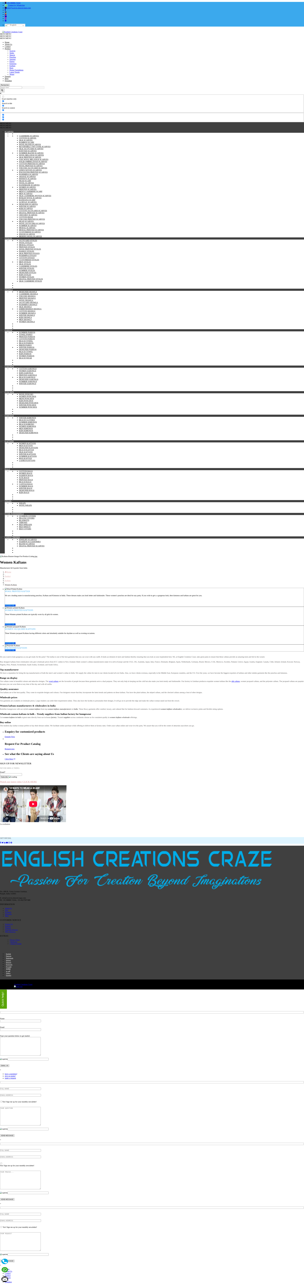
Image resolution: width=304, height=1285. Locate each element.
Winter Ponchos (27, 405)
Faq (6, 910)
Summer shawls (27, 313)
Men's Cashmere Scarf (30, 191)
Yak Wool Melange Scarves (33, 159)
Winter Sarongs (27, 384)
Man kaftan (25, 458)
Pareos (12, 62)
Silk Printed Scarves (30, 157)
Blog (6, 79)
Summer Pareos (27, 332)
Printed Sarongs (28, 375)
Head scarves (26, 221)
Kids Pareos (25, 354)
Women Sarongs (27, 371)
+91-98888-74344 (13, 3)
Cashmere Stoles (28, 266)
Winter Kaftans (27, 454)
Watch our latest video (11, 782)
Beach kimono (26, 424)
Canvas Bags (26, 484)
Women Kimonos (27, 426)
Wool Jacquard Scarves (32, 223)
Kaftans (12, 66)
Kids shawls (25, 317)
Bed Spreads (25, 525)
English (13, 25)
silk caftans (235, 681)
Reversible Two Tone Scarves (34, 147)
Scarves (12, 51)
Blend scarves (27, 544)
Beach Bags (25, 482)
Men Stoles (25, 262)
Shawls (12, 55)
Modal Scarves (27, 228)
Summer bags (26, 486)
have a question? (11, 1074)
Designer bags (26, 490)
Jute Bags (24, 478)
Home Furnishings (16, 70)
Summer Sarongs (28, 381)
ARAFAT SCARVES (27, 176)
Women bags (25, 473)
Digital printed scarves (31, 213)
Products (8, 912)
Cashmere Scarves (29, 136)
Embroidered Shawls (30, 309)
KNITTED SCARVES (28, 151)
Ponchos (13, 57)
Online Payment (15, 944)
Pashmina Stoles (27, 255)
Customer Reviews (11, 930)
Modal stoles (26, 245)
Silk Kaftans (26, 452)
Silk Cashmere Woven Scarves (35, 196)
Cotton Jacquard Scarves (33, 211)
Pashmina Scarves (28, 174)
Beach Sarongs (27, 377)
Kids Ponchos (26, 401)
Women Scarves (27, 187)
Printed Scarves (28, 189)
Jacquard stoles (28, 241)
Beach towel (26, 341)
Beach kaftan (26, 450)
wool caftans (53, 681)
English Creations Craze (23, 984)
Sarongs (13, 59)
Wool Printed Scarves (31, 166)
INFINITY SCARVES (27, 179)
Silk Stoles (25, 264)
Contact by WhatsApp (16, 5)
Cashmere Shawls (28, 294)
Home (7, 42)
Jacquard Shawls (28, 302)
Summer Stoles (27, 270)
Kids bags (24, 493)
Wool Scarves (26, 183)
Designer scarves (28, 204)
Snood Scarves (27, 234)
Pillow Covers (26, 518)
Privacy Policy (15, 940)
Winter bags (25, 488)
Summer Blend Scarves (31, 153)
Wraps (12, 74)
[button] (5, 34)
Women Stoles (26, 277)
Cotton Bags (26, 471)
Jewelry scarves (28, 540)
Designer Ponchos (28, 403)
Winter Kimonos (27, 418)
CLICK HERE (29, 782)
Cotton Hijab (26, 217)
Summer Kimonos (28, 422)
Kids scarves (26, 209)
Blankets (24, 520)
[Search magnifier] (2, 90)
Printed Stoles (27, 247)
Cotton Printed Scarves (32, 164)
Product (8, 49)
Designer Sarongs (28, 379)
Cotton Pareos (27, 339)
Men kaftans (26, 446)
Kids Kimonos (26, 431)
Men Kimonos (26, 428)
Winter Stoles (26, 268)
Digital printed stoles (31, 279)
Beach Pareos (26, 343)
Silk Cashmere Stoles (30, 281)
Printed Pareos (27, 337)
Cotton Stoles (27, 258)
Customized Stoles (29, 260)
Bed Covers (25, 529)
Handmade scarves (29, 185)
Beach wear (25, 358)
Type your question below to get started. (15, 1036)
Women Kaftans (27, 443)
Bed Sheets (25, 527)
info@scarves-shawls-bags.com (19, 8)
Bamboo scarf (26, 142)
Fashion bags (26, 475)
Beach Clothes (27, 420)
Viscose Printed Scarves (32, 219)
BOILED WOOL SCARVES (30, 198)
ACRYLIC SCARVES (28, 202)
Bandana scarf (27, 200)
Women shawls (27, 322)
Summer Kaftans (28, 456)
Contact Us (9, 924)
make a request (10, 1078)
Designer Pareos (27, 349)
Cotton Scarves (28, 138)
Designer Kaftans (28, 448)
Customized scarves (30, 232)
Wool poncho (26, 394)
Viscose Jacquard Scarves (33, 168)
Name (2, 1019)
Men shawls (25, 320)
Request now (10, 749)
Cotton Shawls (27, 311)
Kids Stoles (25, 275)
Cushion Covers (27, 516)
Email (2, 1027)
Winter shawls (27, 315)
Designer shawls (28, 292)
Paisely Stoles (26, 251)
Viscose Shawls (27, 296)
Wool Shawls (26, 300)
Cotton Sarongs (28, 369)
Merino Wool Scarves (30, 236)
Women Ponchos (27, 396)
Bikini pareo (25, 345)
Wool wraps (25, 505)
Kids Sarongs (26, 373)
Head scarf (25, 181)
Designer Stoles (27, 273)
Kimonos (13, 64)
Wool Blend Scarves (30, 144)
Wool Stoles (25, 243)
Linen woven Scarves (30, 170)
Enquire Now (10, 737)
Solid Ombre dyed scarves (33, 162)
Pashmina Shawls (28, 305)
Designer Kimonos (28, 433)
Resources (13, 942)
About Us (8, 44)
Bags (11, 68)
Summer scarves (27, 226)
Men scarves (25, 194)
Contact (8, 47)
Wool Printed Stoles (30, 249)
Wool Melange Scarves (31, 155)
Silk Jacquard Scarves (31, 149)
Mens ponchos (26, 399)
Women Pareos (26, 356)
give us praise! (10, 1076)
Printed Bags (26, 480)
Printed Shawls (27, 298)
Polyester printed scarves (33, 172)
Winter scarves (27, 206)
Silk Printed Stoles (29, 253)
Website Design (4, 982)
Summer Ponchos (28, 407)
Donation (8, 81)
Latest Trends (15, 72)
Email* (2, 772)
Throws (23, 522)
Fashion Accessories (30, 542)
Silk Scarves (26, 140)
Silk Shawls (25, 307)
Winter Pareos (26, 347)
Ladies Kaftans (27, 460)
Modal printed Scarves (31, 230)
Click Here (9, 759)
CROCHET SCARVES (28, 215)
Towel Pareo (25, 334)
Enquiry (8, 76)
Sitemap (8, 928)
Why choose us (10, 932)
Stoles (12, 53)
